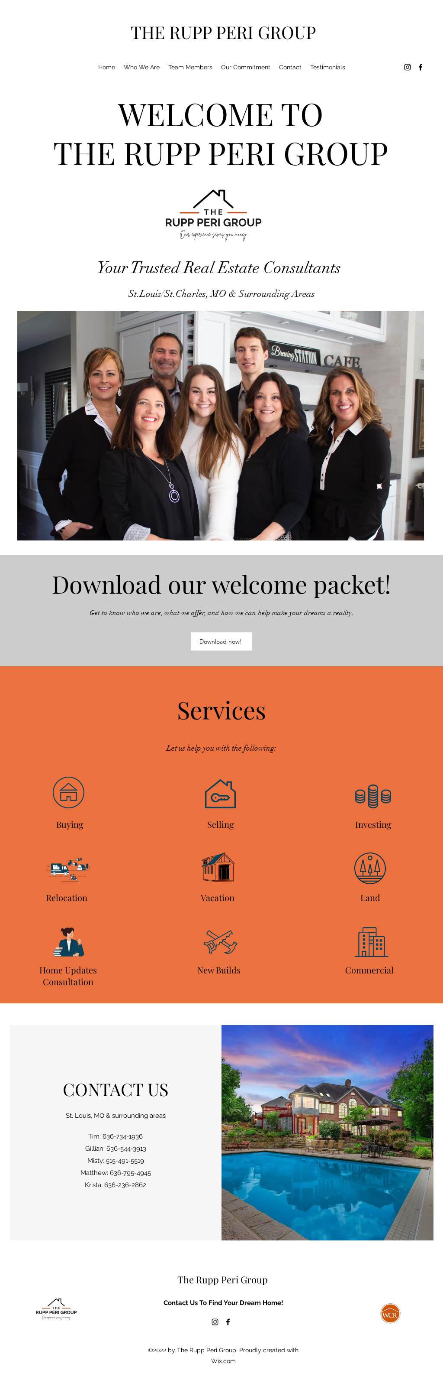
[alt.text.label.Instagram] (407, 67)
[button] (190, 67)
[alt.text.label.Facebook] (420, 67)
